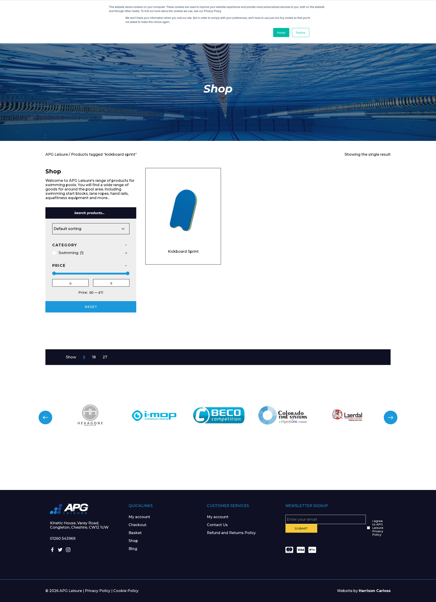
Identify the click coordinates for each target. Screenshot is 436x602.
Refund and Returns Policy (231, 533)
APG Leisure (56, 154)
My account (139, 517)
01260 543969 (62, 538)
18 (94, 357)
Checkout (137, 525)
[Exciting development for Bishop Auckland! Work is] (254, 467)
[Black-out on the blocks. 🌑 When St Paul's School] (181, 467)
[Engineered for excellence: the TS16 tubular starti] (327, 467)
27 (105, 357)
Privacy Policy (97, 591)
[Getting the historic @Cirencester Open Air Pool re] (109, 467)
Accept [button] (281, 32)
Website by (364, 591)
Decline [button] (300, 32)
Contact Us (217, 525)
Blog (133, 549)
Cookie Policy (126, 591)
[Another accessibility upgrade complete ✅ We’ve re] (36, 467)
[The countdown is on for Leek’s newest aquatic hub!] (399, 467)
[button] (45, 417)
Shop (133, 541)
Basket (135, 533)
